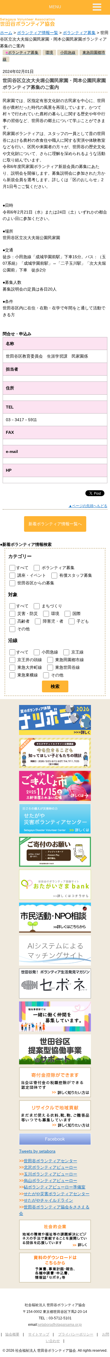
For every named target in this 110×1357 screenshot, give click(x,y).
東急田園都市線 (69, 659)
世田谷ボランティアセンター (50, 1160)
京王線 (77, 652)
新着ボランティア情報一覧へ (55, 523)
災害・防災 (27, 613)
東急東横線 (27, 675)
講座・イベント (31, 575)
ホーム (6, 32)
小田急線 (49, 652)
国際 (76, 613)
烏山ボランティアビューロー (50, 1180)
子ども (82, 621)
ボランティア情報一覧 (37, 32)
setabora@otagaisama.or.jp (60, 1325)
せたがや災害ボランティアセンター (56, 1193)
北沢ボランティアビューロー (50, 1167)
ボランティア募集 (79, 32)
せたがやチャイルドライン (48, 1200)
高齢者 (23, 621)
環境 (54, 613)
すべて (22, 567)
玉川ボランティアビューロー (50, 1174)
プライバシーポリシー (75, 1334)
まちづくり (51, 606)
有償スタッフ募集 (75, 575)
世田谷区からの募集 (35, 583)
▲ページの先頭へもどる (88, 506)
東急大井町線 (29, 667)
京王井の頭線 (29, 659)
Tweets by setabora (37, 1151)
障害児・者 (52, 621)
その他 (23, 628)
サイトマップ (38, 1334)
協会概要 (12, 1334)
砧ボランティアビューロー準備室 (54, 1187)
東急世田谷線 (67, 667)
